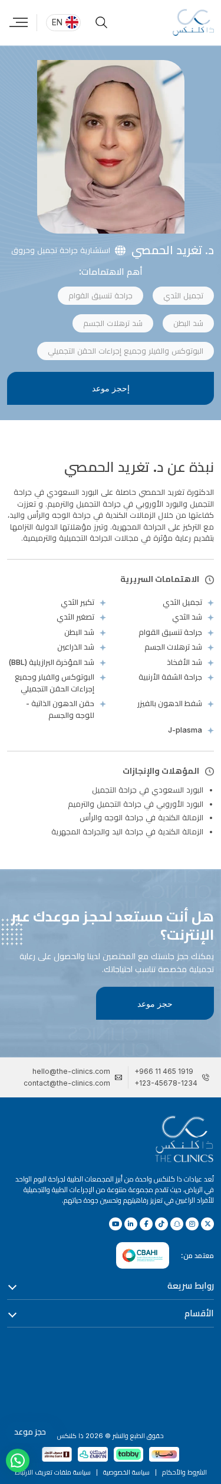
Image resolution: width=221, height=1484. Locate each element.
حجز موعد (155, 1004)
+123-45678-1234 (165, 1083)
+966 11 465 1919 (163, 1071)
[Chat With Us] (17, 1460)
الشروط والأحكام (184, 1472)
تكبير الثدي (77, 602)
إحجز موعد (111, 388)
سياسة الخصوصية (126, 1472)
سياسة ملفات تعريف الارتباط (53, 1472)
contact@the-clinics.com (67, 1083)
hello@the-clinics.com (71, 1071)
